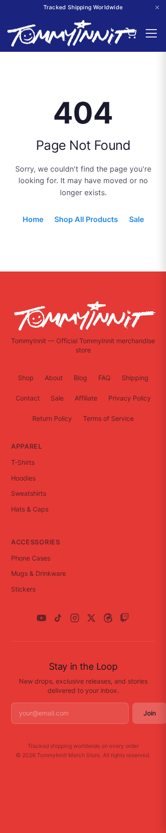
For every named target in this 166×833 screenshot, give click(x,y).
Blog (80, 378)
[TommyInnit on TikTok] (58, 618)
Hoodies (23, 478)
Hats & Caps (29, 509)
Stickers (23, 589)
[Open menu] (151, 33)
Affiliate (86, 398)
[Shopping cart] (131, 33)
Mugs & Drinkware (38, 573)
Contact (28, 398)
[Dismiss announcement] (157, 7)
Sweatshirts (28, 493)
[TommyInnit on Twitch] (124, 618)
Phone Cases (30, 558)
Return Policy (52, 418)
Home (33, 219)
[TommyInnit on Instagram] (74, 618)
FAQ (104, 378)
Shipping (135, 378)
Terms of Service (108, 418)
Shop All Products (86, 219)
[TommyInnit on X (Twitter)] (91, 618)
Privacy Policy (129, 398)
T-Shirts (23, 462)
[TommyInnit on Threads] (108, 618)
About (54, 378)
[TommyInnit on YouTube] (41, 618)
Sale (136, 219)
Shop (26, 378)
